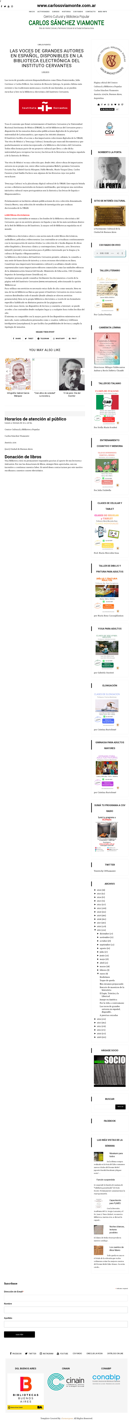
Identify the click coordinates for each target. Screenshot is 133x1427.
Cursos (55, 12)
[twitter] (5, 7)
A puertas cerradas (109, 1015)
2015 (99, 930)
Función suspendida (106, 1179)
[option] (18, 378)
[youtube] (8, 7)
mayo (102, 959)
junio (102, 956)
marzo (103, 966)
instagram (48, 1354)
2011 (99, 1030)
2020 (99, 912)
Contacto (91, 12)
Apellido (8, 1318)
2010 (99, 1034)
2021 (99, 908)
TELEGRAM (44, 338)
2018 (99, 919)
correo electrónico (34, 471)
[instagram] (12, 7)
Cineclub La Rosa (95, 1353)
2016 (99, 926)
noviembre (105, 937)
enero (102, 974)
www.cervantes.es (47, 282)
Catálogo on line (115, 1353)
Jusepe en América (108, 1000)
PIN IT (74, 338)
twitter (32, 1354)
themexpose (67, 1418)
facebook (17, 1354)
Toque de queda (107, 980)
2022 (99, 905)
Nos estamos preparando (111, 984)
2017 (99, 923)
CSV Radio (78, 12)
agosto (103, 948)
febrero (103, 970)
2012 (99, 1026)
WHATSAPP (60, 338)
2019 (99, 916)
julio (102, 952)
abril (102, 963)
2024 (99, 897)
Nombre (8, 1304)
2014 (99, 1019)
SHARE (18, 338)
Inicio (32, 12)
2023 (99, 901)
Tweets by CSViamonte (105, 871)
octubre (103, 941)
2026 (99, 890)
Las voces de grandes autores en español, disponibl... (110, 1009)
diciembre (104, 934)
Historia (66, 12)
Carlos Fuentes (44, 45)
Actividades (43, 12)
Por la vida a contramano (112, 1003)
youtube (64, 1354)
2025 (99, 894)
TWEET (30, 338)
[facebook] (1, 7)
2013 (99, 1023)
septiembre (105, 945)
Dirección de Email (14, 1292)
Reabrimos (105, 977)
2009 (99, 1037)
